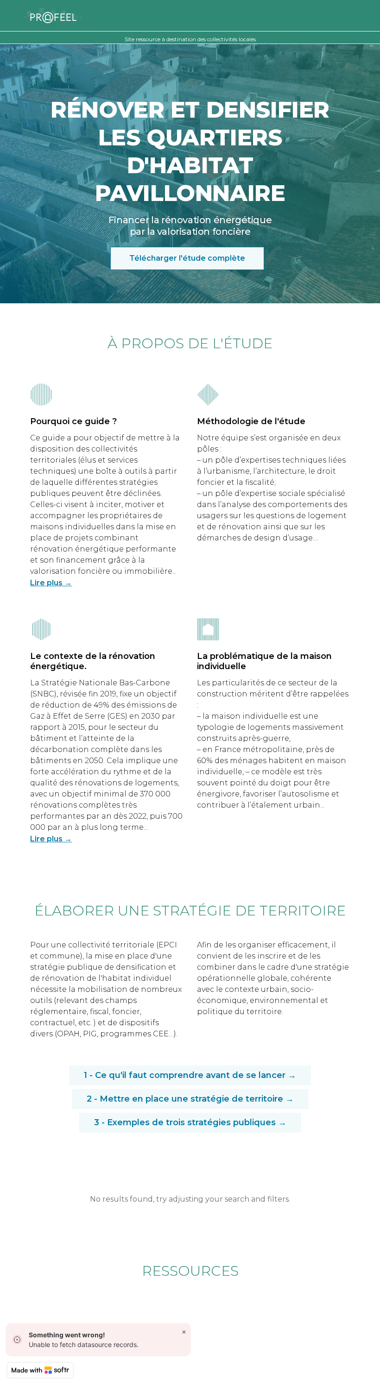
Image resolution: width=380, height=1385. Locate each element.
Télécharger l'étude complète (187, 258)
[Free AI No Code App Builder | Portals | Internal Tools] (40, 1370)
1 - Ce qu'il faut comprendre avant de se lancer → (190, 1075)
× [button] (184, 1331)
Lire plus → (51, 582)
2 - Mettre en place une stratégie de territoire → (190, 1099)
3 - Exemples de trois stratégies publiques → (190, 1122)
